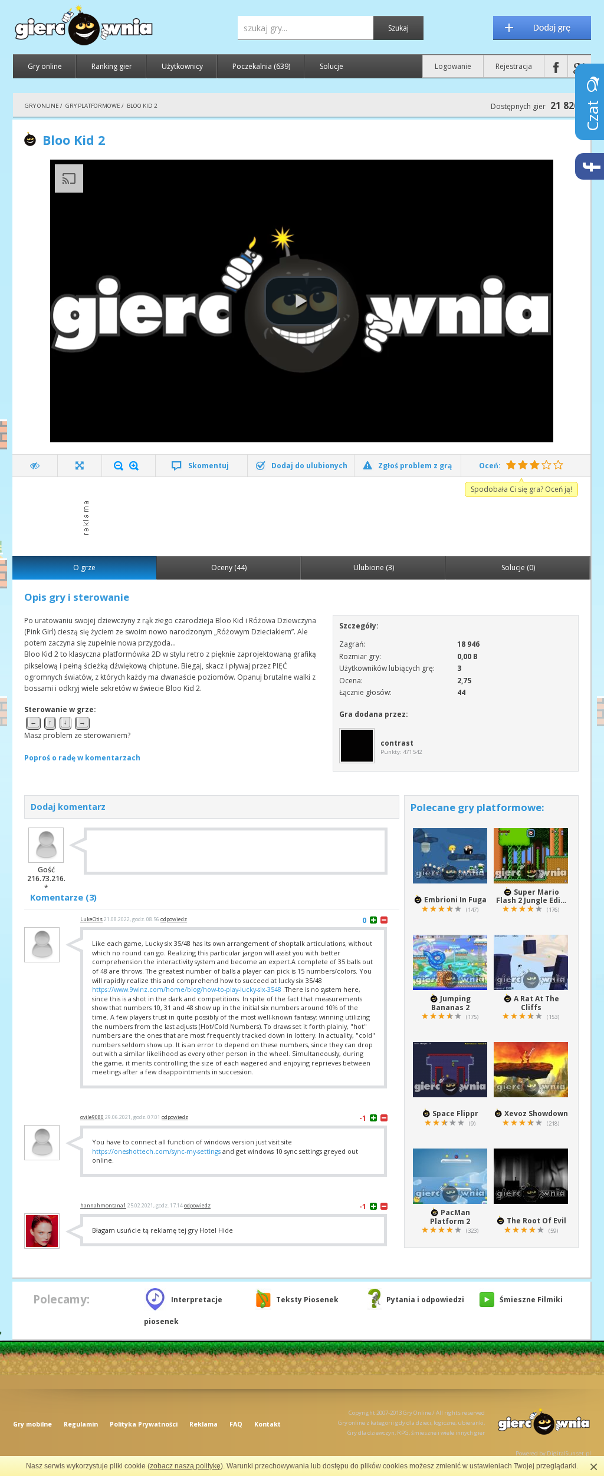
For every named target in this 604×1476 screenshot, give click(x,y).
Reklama (203, 1424)
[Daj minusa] (384, 919)
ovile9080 (92, 1117)
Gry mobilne (32, 1424)
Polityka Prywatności (144, 1424)
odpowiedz (173, 919)
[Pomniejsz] (118, 466)
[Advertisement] (305, 515)
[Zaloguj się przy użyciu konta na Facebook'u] (555, 66)
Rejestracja (513, 66)
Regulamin (81, 1424)
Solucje (331, 66)
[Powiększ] (134, 466)
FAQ (235, 1424)
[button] (301, 301)
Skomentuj (208, 466)
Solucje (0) (518, 567)
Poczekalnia (261, 66)
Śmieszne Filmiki (531, 1300)
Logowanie (453, 66)
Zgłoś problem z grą (415, 466)
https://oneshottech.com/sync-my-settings (156, 1151)
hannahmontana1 (103, 1205)
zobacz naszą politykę (185, 1466)
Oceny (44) (229, 567)
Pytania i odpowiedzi (425, 1300)
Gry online (45, 66)
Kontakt (267, 1424)
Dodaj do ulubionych (309, 466)
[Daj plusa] (373, 919)
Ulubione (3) (373, 567)
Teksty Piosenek (307, 1300)
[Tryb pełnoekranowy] (80, 465)
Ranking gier (111, 66)
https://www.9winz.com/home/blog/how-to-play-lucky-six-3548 (186, 989)
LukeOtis (91, 919)
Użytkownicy (182, 66)
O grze (84, 567)
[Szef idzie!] (35, 465)
